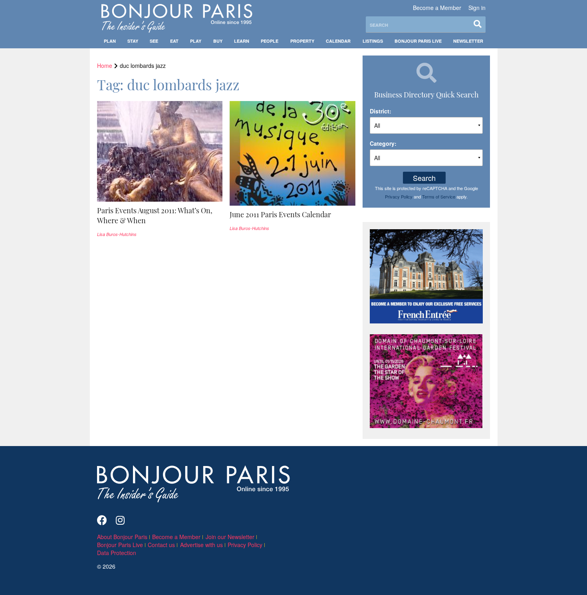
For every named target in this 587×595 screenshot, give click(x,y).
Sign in (477, 8)
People (269, 41)
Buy (217, 41)
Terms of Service (438, 196)
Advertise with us (201, 545)
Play (195, 41)
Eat (174, 41)
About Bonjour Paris (122, 537)
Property (302, 41)
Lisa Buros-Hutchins (117, 234)
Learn (241, 41)
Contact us (161, 545)
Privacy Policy (398, 196)
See (154, 41)
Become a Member (437, 8)
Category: (383, 143)
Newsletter (468, 41)
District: (380, 111)
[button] (160, 216)
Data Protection (116, 553)
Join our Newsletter (230, 537)
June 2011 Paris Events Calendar (280, 214)
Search (424, 178)
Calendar (338, 41)
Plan (110, 41)
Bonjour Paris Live (418, 41)
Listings (373, 41)
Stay (132, 41)
